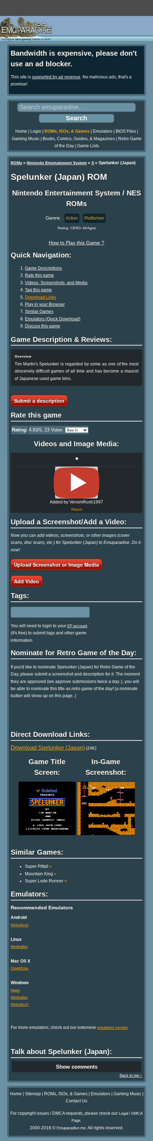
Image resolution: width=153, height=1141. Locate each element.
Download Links (40, 297)
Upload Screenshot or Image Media (56, 564)
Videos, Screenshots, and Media (56, 282)
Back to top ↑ (131, 1075)
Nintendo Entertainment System (57, 163)
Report (76, 509)
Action (72, 218)
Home (21, 131)
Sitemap (33, 1093)
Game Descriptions (43, 268)
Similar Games (39, 311)
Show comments (76, 1067)
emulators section (112, 1027)
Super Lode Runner (46, 880)
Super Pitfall (38, 866)
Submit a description (39, 400)
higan (15, 990)
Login (35, 131)
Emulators (102, 131)
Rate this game (39, 275)
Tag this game (38, 289)
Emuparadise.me (71, 1128)
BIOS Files (126, 131)
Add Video (26, 581)
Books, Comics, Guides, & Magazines (79, 138)
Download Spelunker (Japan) (48, 748)
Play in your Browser (45, 304)
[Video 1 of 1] (76, 483)
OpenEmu (19, 968)
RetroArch (19, 925)
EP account (77, 626)
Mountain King (41, 873)
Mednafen (19, 946)
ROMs (16, 163)
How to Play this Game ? (76, 243)
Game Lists (88, 145)
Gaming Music (25, 138)
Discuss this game (42, 326)
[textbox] (41, 612)
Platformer (94, 218)
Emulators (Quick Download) (52, 318)
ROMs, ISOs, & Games (67, 131)
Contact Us (76, 1100)
